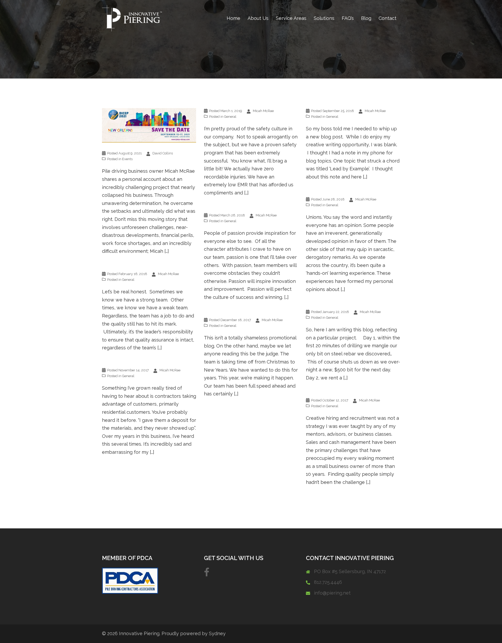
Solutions (324, 18)
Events (127, 159)
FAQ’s (348, 18)
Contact (387, 18)
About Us (258, 18)
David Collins (162, 153)
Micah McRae (263, 111)
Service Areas (291, 18)
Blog (366, 18)
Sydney (217, 633)
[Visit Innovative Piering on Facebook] (206, 574)
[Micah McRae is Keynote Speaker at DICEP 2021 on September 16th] (149, 125)
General (230, 117)
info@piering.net (332, 593)
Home (233, 18)
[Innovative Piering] (132, 18)
